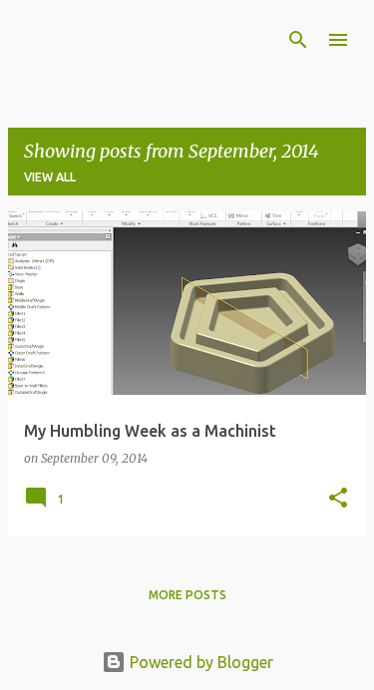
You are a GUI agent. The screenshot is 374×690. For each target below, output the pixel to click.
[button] (338, 499)
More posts (187, 594)
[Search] (298, 40)
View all (50, 177)
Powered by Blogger (199, 662)
